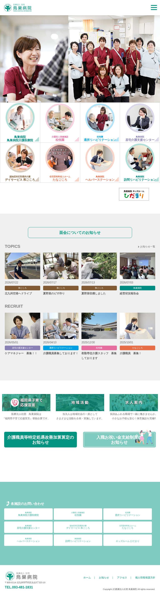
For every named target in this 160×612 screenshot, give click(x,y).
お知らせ (104, 577)
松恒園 (78, 514)
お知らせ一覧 (147, 246)
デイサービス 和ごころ (78, 527)
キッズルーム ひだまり (127, 541)
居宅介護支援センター (28, 527)
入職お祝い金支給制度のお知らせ (119, 440)
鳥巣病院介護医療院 (28, 514)
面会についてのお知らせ (80, 232)
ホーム (87, 577)
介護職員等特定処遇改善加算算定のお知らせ (40, 440)
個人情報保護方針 (145, 577)
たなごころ (127, 527)
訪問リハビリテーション (78, 540)
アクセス (122, 577)
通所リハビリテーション (127, 514)
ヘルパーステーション (28, 540)
